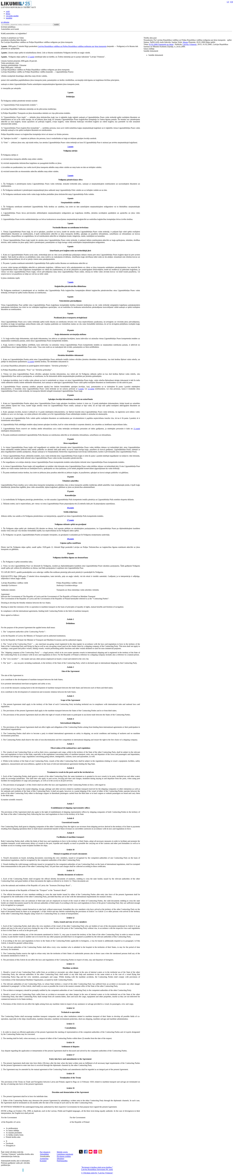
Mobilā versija (62, 1152)
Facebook (9, 1143)
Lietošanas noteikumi (65, 1154)
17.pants (70, 520)
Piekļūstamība (62, 1161)
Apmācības (44, 1159)
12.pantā (30, 362)
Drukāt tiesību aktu (13, 1137)
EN (231, 2)
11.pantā (136, 429)
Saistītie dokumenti (151, 51)
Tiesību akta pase (150, 38)
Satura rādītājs (149, 49)
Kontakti (43, 1161)
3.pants (70, 176)
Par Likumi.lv (45, 1152)
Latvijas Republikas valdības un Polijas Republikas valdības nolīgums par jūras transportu (72, 46)
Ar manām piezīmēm (14, 1133)
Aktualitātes (44, 1154)
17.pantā (31, 57)
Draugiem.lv (10, 1146)
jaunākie (9, 18)
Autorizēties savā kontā (10, 29)
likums (185, 42)
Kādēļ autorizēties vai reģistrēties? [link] (14, 33)
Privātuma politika (64, 1156)
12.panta (91, 389)
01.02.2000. (153, 44)
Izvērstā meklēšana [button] (8, 27)
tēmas (8, 14)
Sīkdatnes (60, 1159)
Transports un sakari (166, 44)
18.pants (70, 539)
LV (228, 2)
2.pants (70, 147)
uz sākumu (5, 22)
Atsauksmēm (45, 1156)
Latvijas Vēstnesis (189, 44)
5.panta (81, 389)
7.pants (70, 282)
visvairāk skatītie (12, 16)
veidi (8, 11)
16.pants (70, 508)
